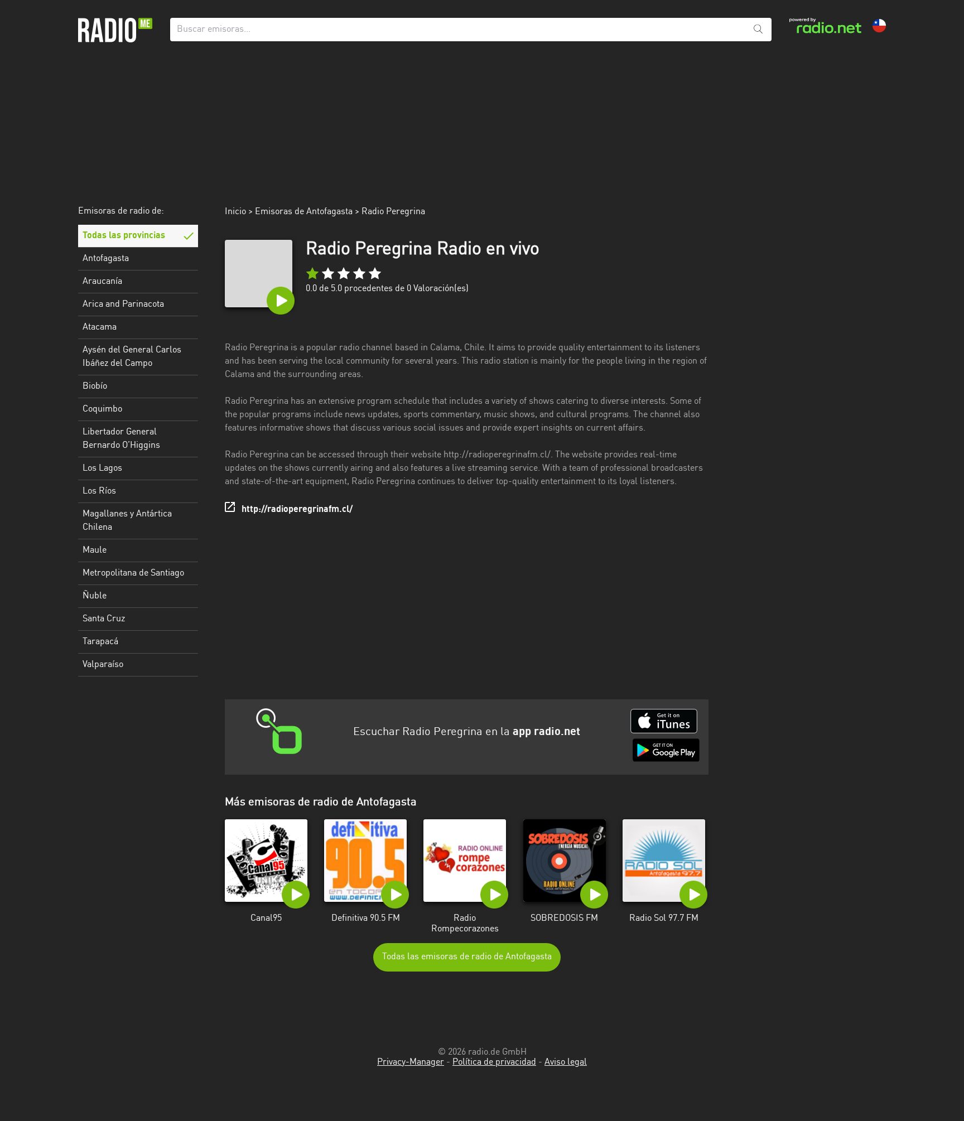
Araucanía (102, 281)
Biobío (95, 386)
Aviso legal (565, 1062)
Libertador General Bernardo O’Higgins (121, 439)
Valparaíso (103, 664)
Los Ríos (99, 491)
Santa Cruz (104, 619)
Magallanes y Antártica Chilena (127, 521)
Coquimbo (102, 409)
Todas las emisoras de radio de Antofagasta (467, 957)
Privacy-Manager (410, 1062)
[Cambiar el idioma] (879, 25)
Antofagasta (106, 258)
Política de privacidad (494, 1062)
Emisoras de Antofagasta (304, 211)
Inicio (235, 211)
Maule (95, 550)
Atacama (100, 327)
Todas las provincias (124, 235)
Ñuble (95, 596)
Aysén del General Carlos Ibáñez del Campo (132, 357)
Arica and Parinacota (123, 304)
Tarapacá (100, 641)
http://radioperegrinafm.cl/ (297, 509)
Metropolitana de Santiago (133, 573)
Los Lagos (102, 468)
